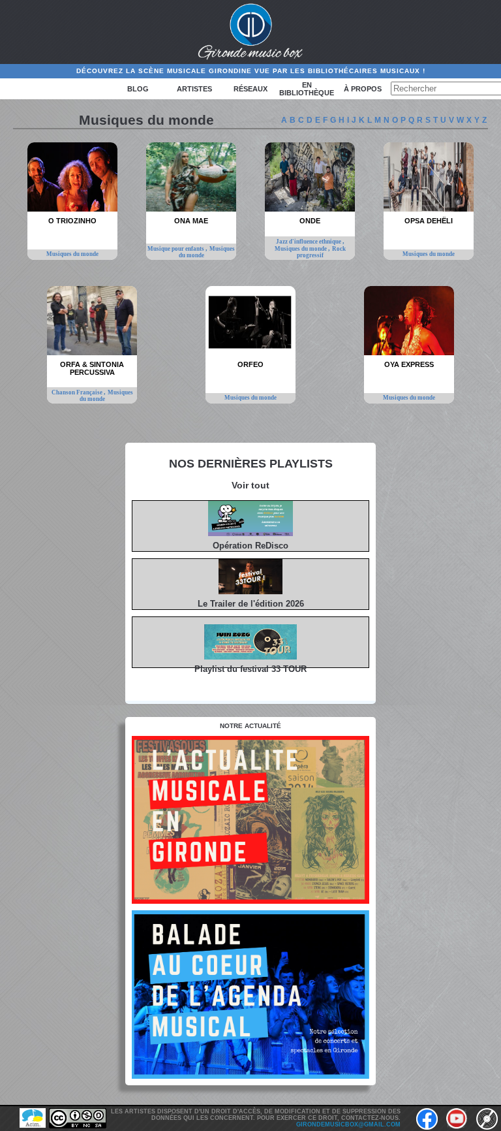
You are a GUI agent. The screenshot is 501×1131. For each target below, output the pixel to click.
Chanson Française (78, 392)
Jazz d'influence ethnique (309, 241)
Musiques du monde (72, 254)
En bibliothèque (306, 89)
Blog (138, 89)
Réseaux (250, 89)
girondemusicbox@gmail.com (348, 1124)
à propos (363, 89)
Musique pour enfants (176, 249)
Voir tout (250, 485)
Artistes (194, 89)
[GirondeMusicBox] (251, 32)
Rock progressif (321, 252)
